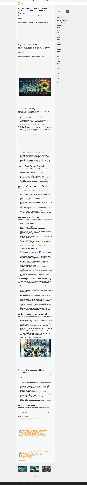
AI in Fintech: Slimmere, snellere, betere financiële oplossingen (35, 245)
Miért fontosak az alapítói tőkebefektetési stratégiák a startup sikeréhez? (31, 432)
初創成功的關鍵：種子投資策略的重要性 (26, 456)
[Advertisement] (35, 33)
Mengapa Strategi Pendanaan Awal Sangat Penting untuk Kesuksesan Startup (35, 420)
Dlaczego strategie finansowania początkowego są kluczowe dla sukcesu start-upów (33, 434)
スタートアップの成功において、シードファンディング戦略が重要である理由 (31, 454)
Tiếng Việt (59, 58)
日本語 (58, 78)
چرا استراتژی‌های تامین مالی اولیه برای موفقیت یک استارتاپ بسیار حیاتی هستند (40, 451)
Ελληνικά (58, 61)
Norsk (58, 46)
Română (58, 51)
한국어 (58, 83)
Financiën (24, 460)
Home (19, 0)
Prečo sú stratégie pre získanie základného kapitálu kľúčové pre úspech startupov (33, 437)
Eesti (58, 32)
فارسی (58, 73)
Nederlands (20, 460)
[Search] (67, 11)
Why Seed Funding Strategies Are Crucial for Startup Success (30, 418)
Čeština (58, 27)
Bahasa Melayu (60, 25)
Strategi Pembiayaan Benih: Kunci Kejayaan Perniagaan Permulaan (32, 421)
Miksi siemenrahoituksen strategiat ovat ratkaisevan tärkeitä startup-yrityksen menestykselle (34, 438)
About (23, 0)
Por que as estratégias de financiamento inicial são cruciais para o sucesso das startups (34, 435)
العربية (58, 71)
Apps (27, 0)
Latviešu (58, 39)
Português (59, 49)
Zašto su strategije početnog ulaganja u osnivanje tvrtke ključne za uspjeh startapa (33, 428)
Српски (58, 66)
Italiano (58, 37)
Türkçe (58, 59)
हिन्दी (57, 75)
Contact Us (41, 0)
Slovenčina (59, 53)
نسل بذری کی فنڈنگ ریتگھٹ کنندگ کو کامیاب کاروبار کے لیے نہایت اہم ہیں (39, 450)
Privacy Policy (47, 0)
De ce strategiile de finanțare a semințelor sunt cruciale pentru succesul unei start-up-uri (34, 436)
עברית (58, 68)
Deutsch (58, 30)
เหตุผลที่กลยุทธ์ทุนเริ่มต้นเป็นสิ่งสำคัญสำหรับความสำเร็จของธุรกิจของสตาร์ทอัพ (31, 453)
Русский (58, 65)
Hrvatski (58, 35)
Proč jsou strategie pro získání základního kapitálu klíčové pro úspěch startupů (32, 422)
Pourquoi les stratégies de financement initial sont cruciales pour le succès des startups (33, 427)
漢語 (57, 82)
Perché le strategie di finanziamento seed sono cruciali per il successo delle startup (33, 429)
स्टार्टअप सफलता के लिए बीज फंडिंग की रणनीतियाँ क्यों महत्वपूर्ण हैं (27, 452)
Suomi (58, 54)
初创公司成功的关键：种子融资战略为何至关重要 (28, 455)
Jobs (30, 0)
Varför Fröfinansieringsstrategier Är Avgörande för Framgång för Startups (31, 439)
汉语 (57, 80)
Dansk (58, 28)
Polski (58, 47)
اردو (57, 70)
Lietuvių (58, 40)
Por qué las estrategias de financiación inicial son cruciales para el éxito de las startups (33, 419)
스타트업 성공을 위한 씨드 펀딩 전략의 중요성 (27, 457)
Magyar (58, 42)
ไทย (57, 77)
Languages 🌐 (54, 0)
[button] (69, 1)
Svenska (58, 56)
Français (58, 34)
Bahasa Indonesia (60, 23)
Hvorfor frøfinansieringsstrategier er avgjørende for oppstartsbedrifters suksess (32, 433)
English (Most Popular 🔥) (62, 20)
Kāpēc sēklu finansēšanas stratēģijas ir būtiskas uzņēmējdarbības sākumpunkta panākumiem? (34, 430)
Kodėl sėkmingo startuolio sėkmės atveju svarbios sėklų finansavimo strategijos (32, 431)
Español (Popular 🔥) (61, 22)
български (59, 63)
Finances (35, 0)
